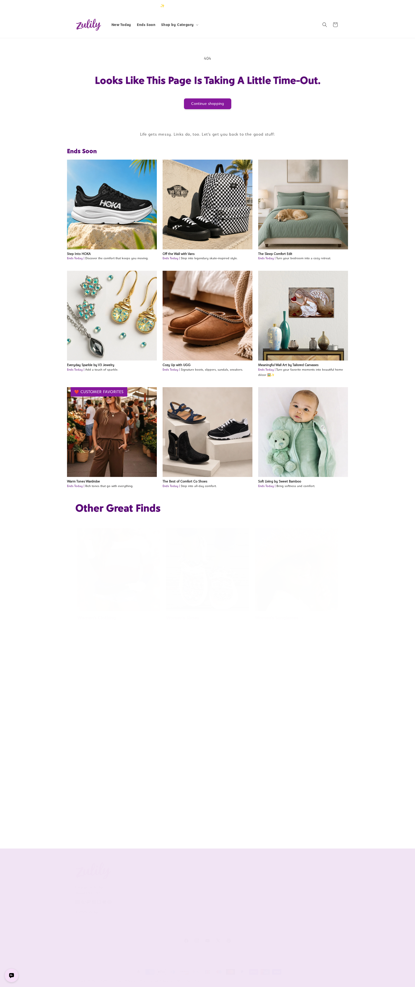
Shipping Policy (195, 913)
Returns (189, 921)
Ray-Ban (174, 723)
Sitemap (135, 918)
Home (261, 723)
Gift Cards (298, 905)
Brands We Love (302, 881)
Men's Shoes (90, 823)
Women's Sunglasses (277, 617)
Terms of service (161, 980)
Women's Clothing (96, 617)
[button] (179, 25)
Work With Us (251, 869)
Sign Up (332, 5)
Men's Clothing (181, 823)
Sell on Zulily (247, 889)
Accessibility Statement (202, 929)
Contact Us (192, 889)
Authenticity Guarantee (202, 905)
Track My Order (195, 897)
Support (191, 869)
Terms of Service (142, 902)
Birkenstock (90, 723)
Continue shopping (207, 103)
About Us (139, 869)
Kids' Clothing (269, 823)
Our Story (137, 881)
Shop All (296, 897)
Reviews (296, 889)
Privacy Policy (140, 910)
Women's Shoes (182, 617)
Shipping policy (188, 980)
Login (317, 5)
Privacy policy (135, 980)
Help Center (193, 881)
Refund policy (111, 980)
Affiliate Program (250, 881)
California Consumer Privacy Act (151, 891)
